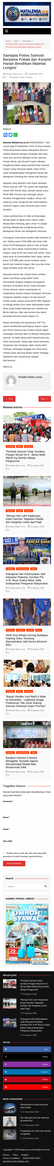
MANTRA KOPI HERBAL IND (16, 1162)
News (22, 77)
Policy (15, 1155)
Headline (15, 77)
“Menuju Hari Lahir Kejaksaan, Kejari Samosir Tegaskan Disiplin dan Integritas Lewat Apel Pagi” (25, 519)
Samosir (29, 77)
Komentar (8, 801)
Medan (30, 630)
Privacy (6, 1155)
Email (6, 829)
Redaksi (24, 1155)
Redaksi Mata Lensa (14, 74)
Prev (11, 399)
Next (43, 399)
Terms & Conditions (11, 1158)
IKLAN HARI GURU (31, 1158)
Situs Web (7, 841)
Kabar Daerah (22, 569)
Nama (6, 817)
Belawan (10, 630)
